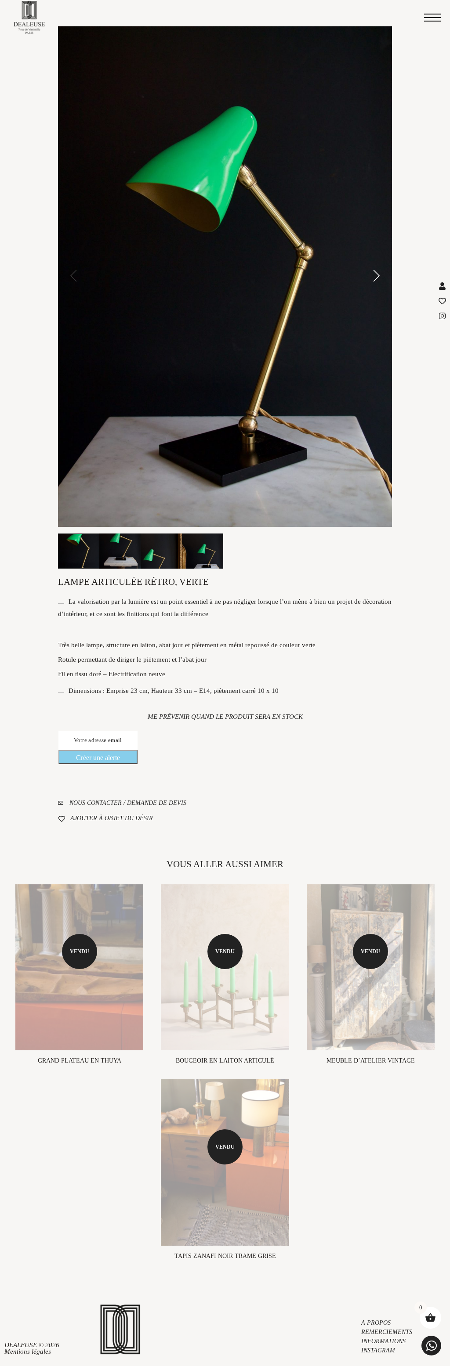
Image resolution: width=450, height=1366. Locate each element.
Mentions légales (27, 1351)
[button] (431, 1345)
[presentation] (73, 276)
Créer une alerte (98, 757)
